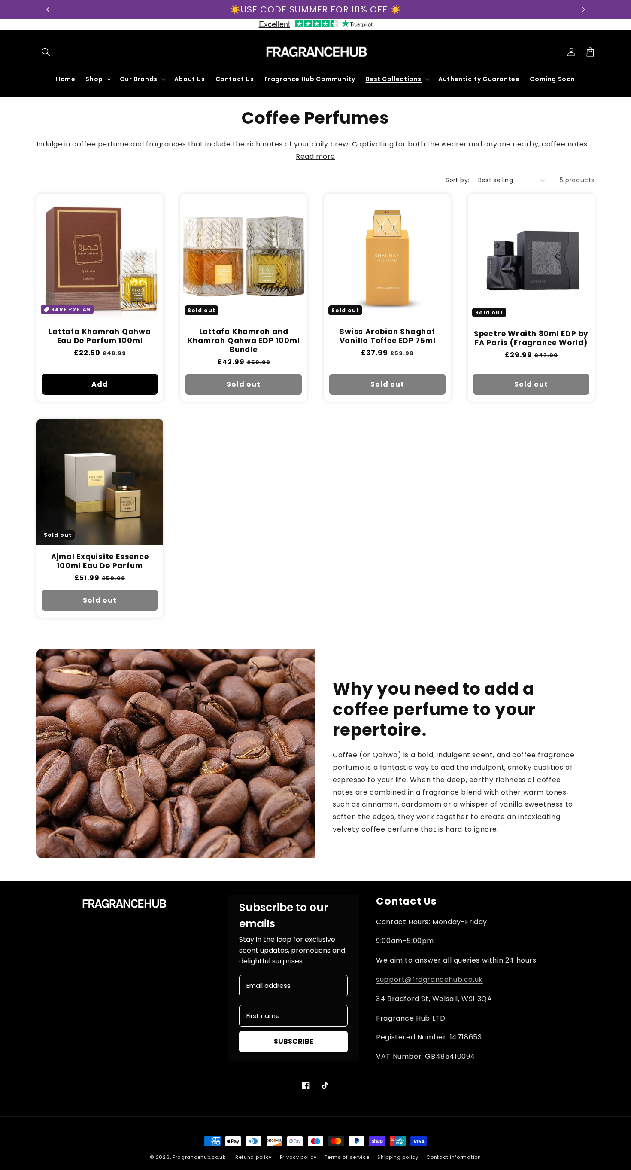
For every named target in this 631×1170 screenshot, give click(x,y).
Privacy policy (298, 1157)
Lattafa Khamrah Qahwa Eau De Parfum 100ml (100, 336)
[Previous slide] (48, 9)
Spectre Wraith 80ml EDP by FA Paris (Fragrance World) (531, 338)
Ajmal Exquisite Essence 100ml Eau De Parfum (100, 561)
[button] (45, 52)
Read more (315, 156)
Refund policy (253, 1157)
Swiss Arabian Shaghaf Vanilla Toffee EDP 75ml (388, 336)
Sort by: (457, 180)
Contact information (453, 1157)
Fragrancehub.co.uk (199, 1157)
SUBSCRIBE (293, 1041)
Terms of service (347, 1157)
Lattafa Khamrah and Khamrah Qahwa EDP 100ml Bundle (244, 340)
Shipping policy (398, 1157)
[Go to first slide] (583, 9)
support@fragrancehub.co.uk (429, 979)
